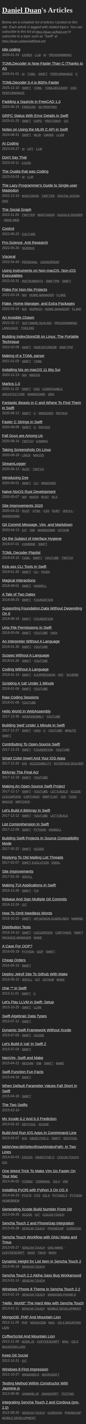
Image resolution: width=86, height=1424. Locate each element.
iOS (24, 763)
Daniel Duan (21, 10)
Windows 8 (30, 1374)
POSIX (45, 571)
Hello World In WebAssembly (26, 711)
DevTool (29, 1124)
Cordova (74, 1228)
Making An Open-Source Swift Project (33, 786)
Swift (43, 74)
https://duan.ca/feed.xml (51, 31)
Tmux (42, 1252)
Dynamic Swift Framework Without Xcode (36, 1030)
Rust (26, 469)
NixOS (33, 497)
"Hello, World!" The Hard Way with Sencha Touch (43, 1303)
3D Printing (47, 107)
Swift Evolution (35, 862)
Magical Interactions (18, 580)
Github (48, 979)
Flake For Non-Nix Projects (24, 289)
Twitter (48, 195)
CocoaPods (11, 796)
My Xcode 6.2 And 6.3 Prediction (29, 1119)
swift (26, 1007)
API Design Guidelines (51, 918)
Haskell (40, 585)
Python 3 (59, 1195)
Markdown (36, 394)
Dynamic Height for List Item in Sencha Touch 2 (41, 1261)
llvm (37, 1007)
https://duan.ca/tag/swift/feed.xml (24, 41)
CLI (36, 483)
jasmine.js (30, 1393)
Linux (26, 455)
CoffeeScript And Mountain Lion (28, 1336)
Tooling (27, 328)
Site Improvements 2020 (22, 506)
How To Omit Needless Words (27, 913)
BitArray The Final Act (20, 772)
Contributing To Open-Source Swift (31, 744)
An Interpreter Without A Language (31, 641)
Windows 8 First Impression (25, 1369)
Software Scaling (37, 323)
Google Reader (70, 214)
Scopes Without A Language (25, 655)
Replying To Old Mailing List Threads (32, 857)
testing (67, 1393)
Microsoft (50, 1374)
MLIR (37, 135)
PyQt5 (27, 1195)
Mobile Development (64, 1308)
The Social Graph (16, 210)
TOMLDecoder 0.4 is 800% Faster (30, 82)
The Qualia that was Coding (25, 171)
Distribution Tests (16, 927)
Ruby (56, 511)
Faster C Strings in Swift (22, 422)
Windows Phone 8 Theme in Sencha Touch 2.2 (41, 1289)
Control (8, 229)
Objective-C (39, 1138)
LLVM (60, 135)
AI (44, 55)
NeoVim (27, 1063)
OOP (40, 951)
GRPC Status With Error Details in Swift (35, 116)
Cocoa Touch (68, 1157)
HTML (37, 511)
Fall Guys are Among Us (22, 436)
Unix (54, 632)
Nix (24, 295)
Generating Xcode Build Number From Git (37, 1209)
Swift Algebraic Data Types (24, 1016)
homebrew (10, 1200)
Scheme (72, 674)
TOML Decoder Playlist (21, 553)
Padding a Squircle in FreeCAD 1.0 (31, 102)
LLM (38, 55)
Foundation (43, 599)
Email (56, 862)
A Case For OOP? (17, 946)
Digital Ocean (68, 195)
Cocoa (27, 1157)
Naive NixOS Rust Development (29, 492)
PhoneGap (56, 1228)
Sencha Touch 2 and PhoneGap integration (38, 1223)
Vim (32, 530)
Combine (28, 544)
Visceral (8, 256)
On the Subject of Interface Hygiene (32, 539)
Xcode (76, 791)
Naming (77, 918)
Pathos (61, 413)
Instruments (32, 281)
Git (24, 530)
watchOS (22, 801)
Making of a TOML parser (23, 356)
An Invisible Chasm (18, 317)
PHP (25, 1322)
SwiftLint (50, 796)
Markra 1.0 (11, 384)
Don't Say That (14, 157)
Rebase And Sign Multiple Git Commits (34, 899)
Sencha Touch (33, 1228)
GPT (30, 149)
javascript (50, 1393)
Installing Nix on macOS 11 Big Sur (31, 370)
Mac (51, 1322)
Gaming (42, 441)
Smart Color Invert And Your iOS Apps (33, 758)
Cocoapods (43, 932)
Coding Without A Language (25, 669)
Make (38, 937)
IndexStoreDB (45, 347)
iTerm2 (27, 1181)
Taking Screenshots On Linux (26, 450)
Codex (27, 55)
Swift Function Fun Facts (22, 1072)
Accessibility (40, 763)
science (28, 248)
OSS (73, 88)
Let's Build (59, 791)
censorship (49, 262)
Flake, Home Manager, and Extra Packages (38, 303)
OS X (56, 1181)
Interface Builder (68, 763)
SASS (31, 1252)
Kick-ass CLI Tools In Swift (24, 567)
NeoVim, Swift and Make (22, 1058)
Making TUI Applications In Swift (29, 885)
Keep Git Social (15, 1355)
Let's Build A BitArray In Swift (26, 810)
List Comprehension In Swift (25, 824)
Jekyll (68, 511)
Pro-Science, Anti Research (25, 242)
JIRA (51, 394)
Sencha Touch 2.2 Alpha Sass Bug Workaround (41, 1275)
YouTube (52, 557)
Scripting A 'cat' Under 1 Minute (28, 683)
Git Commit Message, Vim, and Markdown (37, 525)
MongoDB (38, 1322)
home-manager (41, 295)
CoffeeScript (13, 1252)
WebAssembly (33, 716)
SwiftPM (52, 281)
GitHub (63, 530)
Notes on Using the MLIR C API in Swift (35, 129)
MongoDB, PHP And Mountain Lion (31, 1317)
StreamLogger (14, 464)
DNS (5, 201)
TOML (31, 74)
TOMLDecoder (56, 88)
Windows (46, 413)
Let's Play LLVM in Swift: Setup (28, 1002)
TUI (36, 890)
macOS (34, 375)
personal (30, 262)
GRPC (38, 121)
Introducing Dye (15, 478)
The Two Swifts (15, 1105)
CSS (46, 511)
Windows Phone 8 (62, 1294)
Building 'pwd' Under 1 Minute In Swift (33, 725)
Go (66, 121)
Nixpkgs (35, 309)
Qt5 (37, 1195)
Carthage (32, 796)
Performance (61, 74)
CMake (49, 135)
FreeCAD (29, 107)
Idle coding (11, 49)
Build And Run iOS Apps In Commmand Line (39, 1133)
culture (28, 234)
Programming (60, 55)
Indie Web (11, 220)
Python (40, 829)
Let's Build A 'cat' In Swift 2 (24, 1044)
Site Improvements (17, 871)
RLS (54, 497)
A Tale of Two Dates (18, 594)
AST (61, 674)
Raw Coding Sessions (20, 697)
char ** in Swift (14, 988)
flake (61, 295)
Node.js (28, 1341)
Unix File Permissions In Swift (27, 627)
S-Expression (44, 674)
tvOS (72, 796)
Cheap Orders (14, 960)
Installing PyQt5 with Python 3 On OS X (35, 1190)
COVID (26, 163)
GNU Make (55, 1247)
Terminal (42, 1181)
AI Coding (10, 143)
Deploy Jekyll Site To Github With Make (35, 974)
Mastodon (30, 195)
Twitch (27, 441)
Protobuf (53, 121)
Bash (52, 1252)
